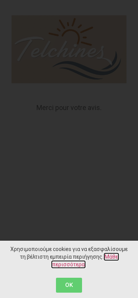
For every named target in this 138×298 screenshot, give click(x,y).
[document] (69, 149)
